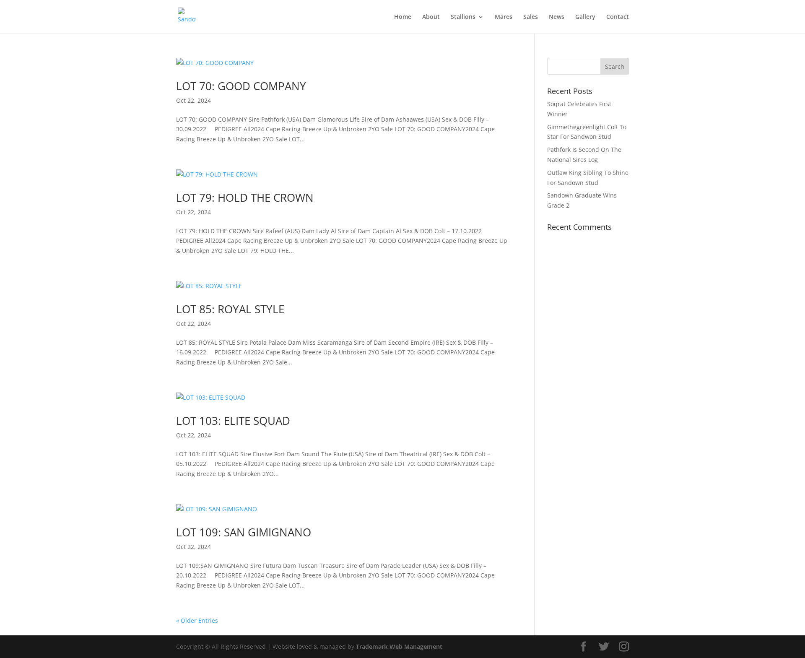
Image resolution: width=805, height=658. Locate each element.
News (556, 17)
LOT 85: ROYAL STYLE (230, 309)
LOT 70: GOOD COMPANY (241, 86)
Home (402, 17)
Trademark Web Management (399, 646)
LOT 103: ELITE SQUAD (233, 420)
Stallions (463, 17)
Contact (617, 17)
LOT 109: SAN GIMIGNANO (243, 532)
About (431, 17)
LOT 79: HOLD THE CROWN (245, 197)
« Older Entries (197, 620)
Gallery (585, 17)
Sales (530, 17)
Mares (503, 17)
